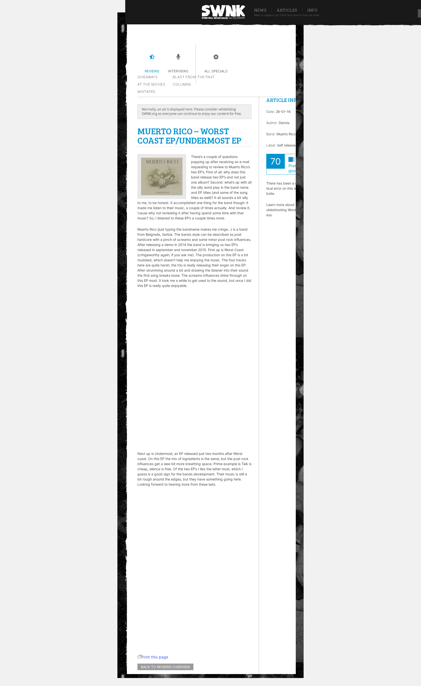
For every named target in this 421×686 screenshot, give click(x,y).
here (289, 15)
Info (312, 10)
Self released (287, 145)
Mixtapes (146, 91)
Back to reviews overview (165, 667)
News (260, 10)
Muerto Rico (286, 134)
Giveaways (147, 77)
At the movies (151, 84)
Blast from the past (194, 77)
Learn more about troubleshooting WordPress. (283, 210)
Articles (287, 10)
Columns (182, 84)
